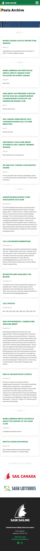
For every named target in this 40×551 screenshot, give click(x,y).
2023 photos (9, 303)
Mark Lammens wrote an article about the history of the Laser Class (18, 421)
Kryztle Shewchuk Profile (15, 442)
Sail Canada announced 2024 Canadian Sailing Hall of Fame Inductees (17, 121)
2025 (18, 32)
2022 (20, 410)
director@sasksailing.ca (20, 539)
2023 (20, 189)
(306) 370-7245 (20, 537)
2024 (20, 62)
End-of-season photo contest (17, 374)
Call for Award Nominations (17, 241)
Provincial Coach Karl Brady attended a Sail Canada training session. (18, 144)
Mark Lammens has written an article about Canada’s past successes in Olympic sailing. (17, 73)
